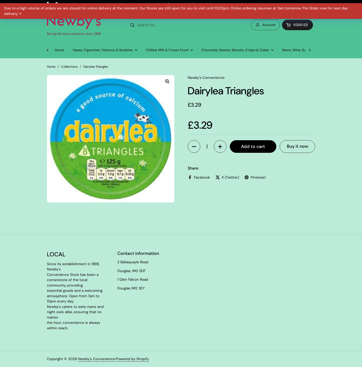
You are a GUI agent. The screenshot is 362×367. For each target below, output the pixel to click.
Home (51, 67)
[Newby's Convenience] (74, 25)
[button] (194, 146)
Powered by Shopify (132, 359)
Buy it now (297, 146)
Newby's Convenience (96, 359)
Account (268, 25)
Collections (69, 67)
